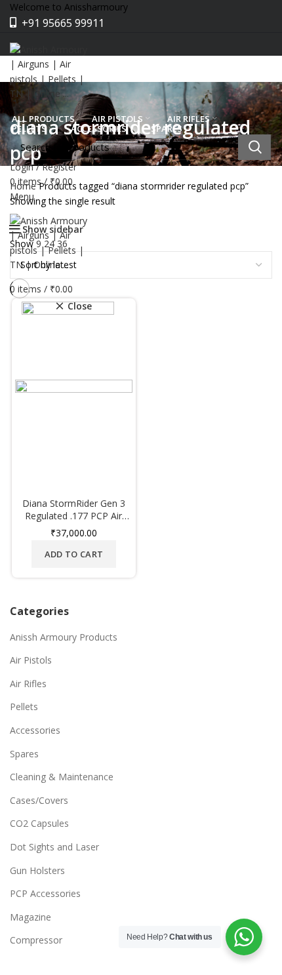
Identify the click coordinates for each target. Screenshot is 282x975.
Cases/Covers (39, 800)
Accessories (35, 730)
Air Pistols (31, 660)
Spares (24, 753)
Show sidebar (52, 229)
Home (23, 186)
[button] (73, 554)
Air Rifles (28, 683)
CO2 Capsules (39, 823)
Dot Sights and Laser (54, 847)
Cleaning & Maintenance (61, 776)
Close (80, 306)
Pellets (24, 706)
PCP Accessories (45, 893)
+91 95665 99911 (61, 23)
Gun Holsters (37, 870)
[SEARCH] (254, 147)
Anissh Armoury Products (63, 637)
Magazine (30, 917)
